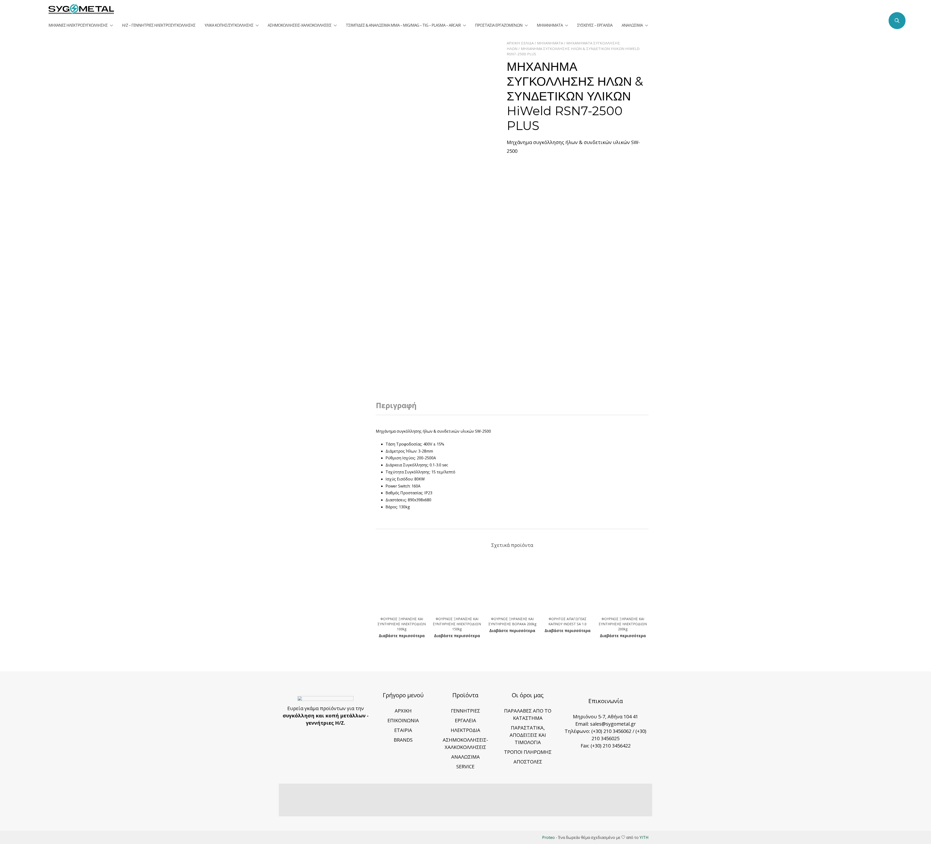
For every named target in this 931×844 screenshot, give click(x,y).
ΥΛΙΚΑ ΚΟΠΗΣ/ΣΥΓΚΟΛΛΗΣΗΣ (229, 25)
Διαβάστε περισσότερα (402, 635)
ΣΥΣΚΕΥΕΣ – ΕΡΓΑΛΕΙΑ (594, 25)
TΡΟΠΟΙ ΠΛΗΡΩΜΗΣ (528, 752)
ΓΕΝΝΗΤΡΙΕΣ (465, 710)
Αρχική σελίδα (520, 43)
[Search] (897, 20)
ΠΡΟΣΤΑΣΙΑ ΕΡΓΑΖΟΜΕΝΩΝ (498, 25)
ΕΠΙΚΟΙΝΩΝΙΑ (403, 720)
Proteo (548, 837)
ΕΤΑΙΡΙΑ (403, 730)
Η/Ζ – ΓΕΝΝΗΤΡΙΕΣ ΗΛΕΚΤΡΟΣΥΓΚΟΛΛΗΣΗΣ (158, 25)
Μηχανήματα (550, 43)
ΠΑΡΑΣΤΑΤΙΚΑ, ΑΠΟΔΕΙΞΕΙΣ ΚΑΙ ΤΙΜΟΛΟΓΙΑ (528, 735)
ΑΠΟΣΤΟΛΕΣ (528, 761)
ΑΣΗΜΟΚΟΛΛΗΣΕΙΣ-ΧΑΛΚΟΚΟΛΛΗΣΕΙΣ (299, 25)
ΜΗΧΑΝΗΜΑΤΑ (550, 25)
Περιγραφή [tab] (396, 405)
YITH (644, 837)
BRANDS (403, 740)
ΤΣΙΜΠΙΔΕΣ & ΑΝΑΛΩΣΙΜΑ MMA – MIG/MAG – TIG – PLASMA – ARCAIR (403, 25)
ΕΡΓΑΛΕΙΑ (465, 720)
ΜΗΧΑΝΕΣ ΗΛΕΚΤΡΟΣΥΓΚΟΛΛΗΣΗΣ (78, 25)
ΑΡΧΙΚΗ (403, 710)
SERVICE (465, 766)
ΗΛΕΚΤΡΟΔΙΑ (465, 730)
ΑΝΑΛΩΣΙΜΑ (632, 25)
